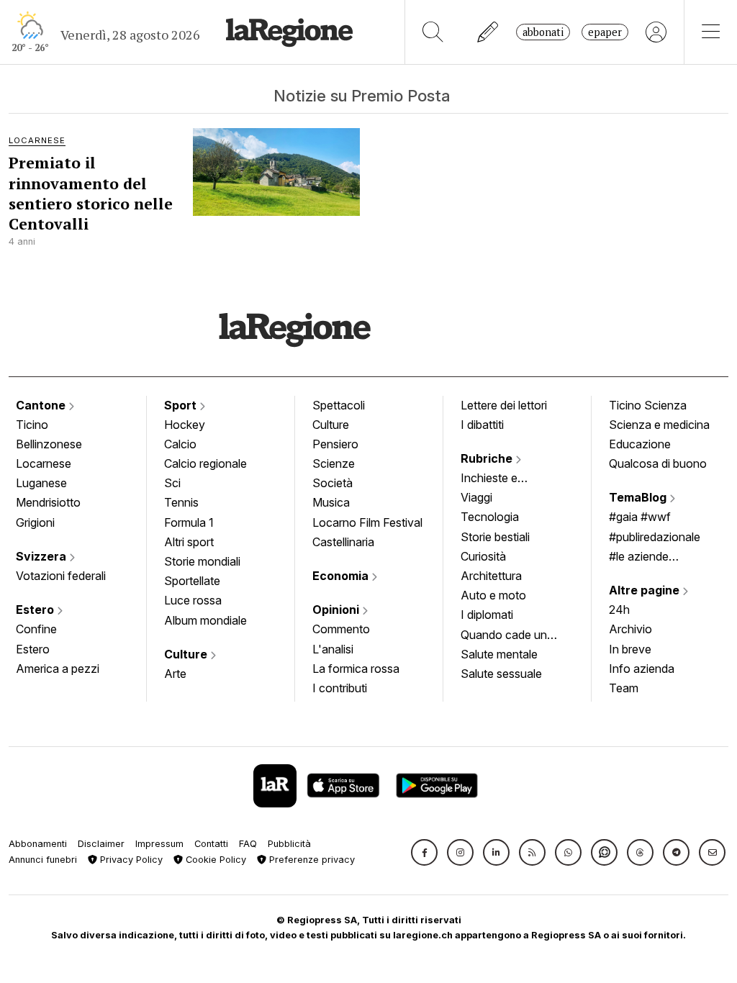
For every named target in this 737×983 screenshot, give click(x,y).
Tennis (181, 502)
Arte (175, 673)
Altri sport (189, 542)
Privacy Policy (130, 859)
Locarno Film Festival (367, 522)
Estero (36, 609)
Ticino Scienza (648, 405)
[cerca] (433, 32)
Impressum (159, 843)
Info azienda (641, 668)
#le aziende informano (639, 557)
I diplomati (487, 614)
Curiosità (483, 556)
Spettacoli (338, 405)
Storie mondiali (202, 561)
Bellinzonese (49, 444)
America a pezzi (57, 668)
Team (623, 688)
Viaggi (476, 497)
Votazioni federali (61, 575)
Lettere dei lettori (504, 405)
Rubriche (488, 458)
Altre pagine (645, 590)
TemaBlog (639, 497)
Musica (331, 502)
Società (332, 483)
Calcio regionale (205, 463)
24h (619, 609)
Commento (341, 629)
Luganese (41, 483)
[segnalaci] (488, 32)
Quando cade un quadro (504, 636)
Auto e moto (493, 595)
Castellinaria (343, 542)
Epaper (605, 32)
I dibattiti (482, 424)
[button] (424, 852)
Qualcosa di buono (658, 463)
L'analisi (332, 649)
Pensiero (335, 444)
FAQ (248, 843)
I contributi (339, 688)
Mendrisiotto (48, 502)
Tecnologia (490, 516)
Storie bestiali (495, 537)
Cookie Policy (214, 859)
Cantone (42, 405)
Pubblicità (289, 843)
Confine (36, 629)
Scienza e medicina (659, 424)
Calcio (180, 444)
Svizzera (42, 556)
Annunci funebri (43, 859)
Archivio (630, 629)
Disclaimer (101, 843)
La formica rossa (355, 668)
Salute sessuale (501, 673)
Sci (172, 483)
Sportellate (192, 581)
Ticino (32, 424)
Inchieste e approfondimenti (503, 479)
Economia (341, 575)
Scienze (333, 463)
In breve (630, 649)
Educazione (640, 444)
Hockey (184, 424)
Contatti (211, 843)
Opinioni (337, 609)
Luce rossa (193, 600)
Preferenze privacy (310, 859)
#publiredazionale (654, 537)
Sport (181, 405)
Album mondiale (205, 620)
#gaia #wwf (640, 516)
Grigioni (35, 522)
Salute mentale (499, 654)
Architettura (491, 575)
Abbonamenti (38, 843)
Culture (187, 654)
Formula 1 (189, 522)
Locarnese (43, 463)
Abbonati (543, 32)
